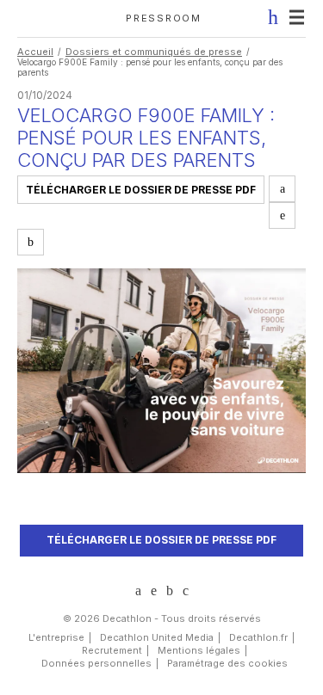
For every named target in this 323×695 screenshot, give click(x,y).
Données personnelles (96, 663)
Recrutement (112, 650)
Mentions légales (199, 650)
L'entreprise (56, 637)
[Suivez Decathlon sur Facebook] (169, 591)
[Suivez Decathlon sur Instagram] (186, 591)
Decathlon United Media (157, 637)
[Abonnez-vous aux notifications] (268, 17)
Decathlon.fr (258, 637)
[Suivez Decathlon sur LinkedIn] (138, 591)
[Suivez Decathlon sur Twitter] (154, 590)
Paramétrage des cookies (227, 663)
